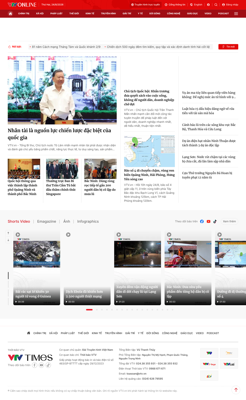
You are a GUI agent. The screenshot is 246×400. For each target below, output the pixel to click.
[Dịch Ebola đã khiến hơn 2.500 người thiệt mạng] (87, 267)
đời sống (154, 13)
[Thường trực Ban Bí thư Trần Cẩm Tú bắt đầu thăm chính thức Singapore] (62, 169)
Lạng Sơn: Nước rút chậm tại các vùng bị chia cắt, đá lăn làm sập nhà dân (208, 159)
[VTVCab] (229, 364)
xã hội (40, 13)
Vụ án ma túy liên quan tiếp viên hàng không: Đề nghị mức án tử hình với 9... (209, 95)
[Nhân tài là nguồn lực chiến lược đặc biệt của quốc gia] (62, 90)
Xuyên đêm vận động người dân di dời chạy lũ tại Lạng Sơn (137, 291)
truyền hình (108, 13)
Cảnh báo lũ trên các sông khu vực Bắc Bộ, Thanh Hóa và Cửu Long (209, 127)
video (208, 13)
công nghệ (173, 13)
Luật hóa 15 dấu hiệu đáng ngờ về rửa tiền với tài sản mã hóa (208, 111)
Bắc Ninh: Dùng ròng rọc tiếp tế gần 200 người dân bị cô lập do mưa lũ (100, 187)
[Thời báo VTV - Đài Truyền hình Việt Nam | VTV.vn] (22, 5)
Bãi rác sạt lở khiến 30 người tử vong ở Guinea (33, 294)
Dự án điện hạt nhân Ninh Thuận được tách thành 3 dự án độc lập (209, 143)
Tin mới (230, 46)
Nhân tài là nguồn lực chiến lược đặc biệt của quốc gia (59, 134)
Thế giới (74, 13)
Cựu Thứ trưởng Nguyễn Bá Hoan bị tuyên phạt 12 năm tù (207, 175)
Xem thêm (229, 221)
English (198, 4)
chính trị (23, 13)
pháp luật (56, 13)
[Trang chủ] (10, 13)
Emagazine (46, 221)
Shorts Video (19, 221)
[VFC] (209, 353)
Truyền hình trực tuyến (147, 4)
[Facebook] (202, 221)
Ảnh (66, 221)
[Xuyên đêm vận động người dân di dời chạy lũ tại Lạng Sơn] (137, 267)
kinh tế (90, 13)
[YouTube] (208, 221)
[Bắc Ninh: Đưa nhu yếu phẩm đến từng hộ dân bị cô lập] (188, 267)
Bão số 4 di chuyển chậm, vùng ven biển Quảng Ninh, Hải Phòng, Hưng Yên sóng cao (149, 175)
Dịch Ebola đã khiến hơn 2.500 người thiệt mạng (84, 294)
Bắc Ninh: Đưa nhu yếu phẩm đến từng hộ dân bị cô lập (188, 291)
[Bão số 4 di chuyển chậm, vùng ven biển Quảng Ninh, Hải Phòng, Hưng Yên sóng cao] (149, 151)
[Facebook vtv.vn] (209, 4)
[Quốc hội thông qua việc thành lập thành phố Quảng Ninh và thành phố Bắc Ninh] (24, 169)
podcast (223, 13)
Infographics (88, 221)
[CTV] (209, 364)
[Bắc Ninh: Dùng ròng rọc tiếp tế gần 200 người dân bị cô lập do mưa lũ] (100, 169)
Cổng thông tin (177, 4)
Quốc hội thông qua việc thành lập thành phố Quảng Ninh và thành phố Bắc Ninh (22, 187)
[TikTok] (215, 221)
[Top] (236, 390)
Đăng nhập (232, 4)
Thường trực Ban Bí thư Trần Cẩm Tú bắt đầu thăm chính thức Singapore (61, 187)
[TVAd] (229, 353)
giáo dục (192, 13)
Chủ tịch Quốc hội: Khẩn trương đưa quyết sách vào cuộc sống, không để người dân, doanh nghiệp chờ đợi (149, 98)
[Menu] (236, 13)
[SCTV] (209, 376)
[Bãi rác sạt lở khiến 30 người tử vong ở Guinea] (36, 267)
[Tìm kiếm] (217, 4)
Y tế (140, 13)
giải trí (127, 13)
